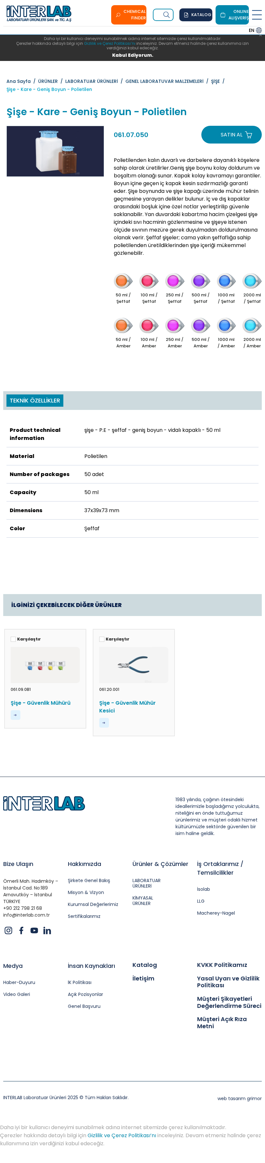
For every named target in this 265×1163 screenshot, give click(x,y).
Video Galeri (16, 994)
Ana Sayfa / (22, 81)
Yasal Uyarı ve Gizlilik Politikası (228, 982)
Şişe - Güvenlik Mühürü (40, 703)
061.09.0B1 (21, 689)
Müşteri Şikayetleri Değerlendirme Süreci (229, 1002)
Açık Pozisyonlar (85, 994)
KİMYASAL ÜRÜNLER (142, 900)
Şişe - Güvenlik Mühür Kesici (127, 706)
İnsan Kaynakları (91, 966)
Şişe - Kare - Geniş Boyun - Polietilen (49, 89)
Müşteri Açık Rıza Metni (222, 1022)
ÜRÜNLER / (51, 81)
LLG (201, 901)
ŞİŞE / (219, 81)
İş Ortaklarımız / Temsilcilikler (220, 868)
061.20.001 (109, 689)
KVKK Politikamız (222, 965)
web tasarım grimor (239, 1098)
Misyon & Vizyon (86, 892)
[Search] (167, 15)
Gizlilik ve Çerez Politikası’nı (109, 43)
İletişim (143, 978)
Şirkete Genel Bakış (89, 880)
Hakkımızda (84, 864)
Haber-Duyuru (19, 982)
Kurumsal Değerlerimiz (93, 904)
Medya (13, 966)
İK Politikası (79, 982)
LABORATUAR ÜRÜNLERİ (146, 883)
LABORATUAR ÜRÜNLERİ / (95, 81)
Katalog (144, 965)
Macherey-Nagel (216, 913)
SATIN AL (231, 134)
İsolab (203, 889)
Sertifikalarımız (84, 916)
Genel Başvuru (84, 1006)
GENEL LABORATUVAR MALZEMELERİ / (168, 81)
